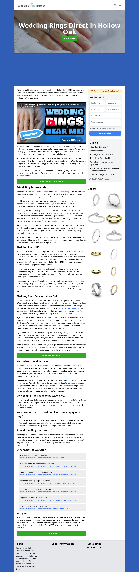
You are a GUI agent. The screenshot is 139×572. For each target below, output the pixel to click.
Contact (19, 569)
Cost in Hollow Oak (23, 548)
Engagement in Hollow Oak (27, 556)
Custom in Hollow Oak (25, 550)
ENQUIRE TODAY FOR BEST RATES (51, 181)
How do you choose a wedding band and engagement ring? (104, 169)
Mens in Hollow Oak (24, 561)
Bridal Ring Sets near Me (99, 147)
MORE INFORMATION (51, 355)
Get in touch (69, 38)
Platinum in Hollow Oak (25, 564)
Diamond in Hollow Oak (25, 553)
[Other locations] (115, 5)
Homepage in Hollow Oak (26, 558)
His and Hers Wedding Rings (101, 158)
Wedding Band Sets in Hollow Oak (103, 154)
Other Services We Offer (99, 178)
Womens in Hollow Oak (25, 566)
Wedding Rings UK (97, 151)
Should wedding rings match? (101, 174)
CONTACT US (51, 533)
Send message (105, 133)
